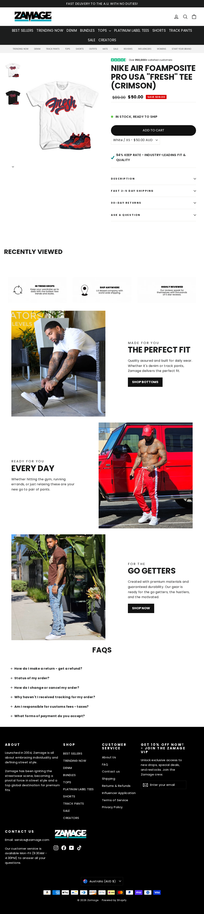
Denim (37, 48)
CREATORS (107, 40)
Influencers (144, 48)
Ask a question (125, 215)
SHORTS (159, 30)
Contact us (111, 771)
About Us (109, 757)
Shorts (80, 48)
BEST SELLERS (22, 30)
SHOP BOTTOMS (145, 382)
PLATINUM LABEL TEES (131, 30)
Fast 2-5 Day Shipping (132, 191)
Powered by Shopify (114, 900)
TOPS (103, 30)
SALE (91, 40)
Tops (67, 48)
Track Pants (53, 48)
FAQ (105, 764)
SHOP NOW (141, 608)
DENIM (72, 30)
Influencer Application (119, 793)
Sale (115, 48)
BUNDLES (87, 30)
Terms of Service (115, 800)
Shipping (108, 778)
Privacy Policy (112, 807)
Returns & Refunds (116, 786)
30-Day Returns (126, 202)
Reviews (128, 48)
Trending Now (20, 48)
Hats (105, 48)
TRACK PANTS (180, 30)
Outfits (93, 48)
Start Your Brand (181, 48)
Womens (161, 48)
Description (123, 178)
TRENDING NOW (49, 30)
